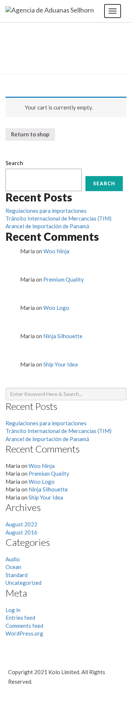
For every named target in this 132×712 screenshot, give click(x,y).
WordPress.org (24, 633)
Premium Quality (63, 279)
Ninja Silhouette (62, 336)
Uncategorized (23, 582)
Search (14, 163)
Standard (16, 575)
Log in (13, 610)
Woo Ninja (56, 251)
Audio (13, 559)
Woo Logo (56, 307)
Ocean (13, 566)
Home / (105, 54)
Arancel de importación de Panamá (47, 226)
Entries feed (20, 617)
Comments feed (24, 625)
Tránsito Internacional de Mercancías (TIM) (58, 218)
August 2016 (21, 532)
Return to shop (30, 134)
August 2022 (21, 524)
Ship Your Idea (60, 364)
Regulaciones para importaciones (46, 210)
